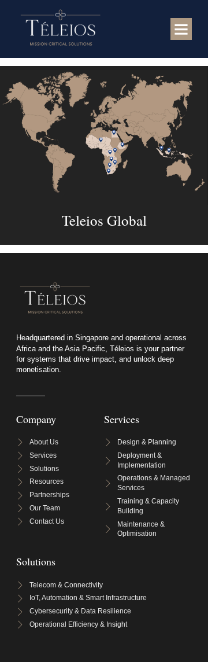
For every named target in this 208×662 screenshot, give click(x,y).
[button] (181, 29)
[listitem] (108, 170)
